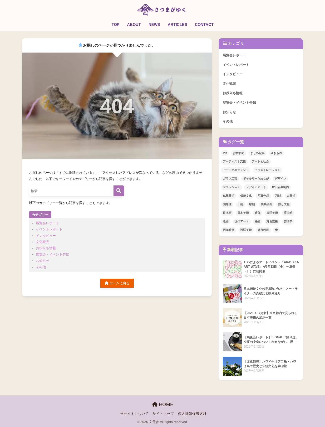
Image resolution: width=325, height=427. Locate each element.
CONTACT (204, 25)
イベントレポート (49, 229)
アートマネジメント (236, 170)
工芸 (240, 204)
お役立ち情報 (46, 248)
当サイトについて (134, 414)
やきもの (276, 153)
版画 (226, 221)
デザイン (280, 178)
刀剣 (278, 195)
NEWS (154, 25)
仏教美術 (228, 195)
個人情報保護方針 (192, 414)
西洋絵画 (228, 230)
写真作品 (263, 195)
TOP (115, 25)
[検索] (118, 190)
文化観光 (42, 242)
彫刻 (252, 204)
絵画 (258, 221)
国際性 (227, 204)
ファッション (231, 187)
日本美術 (243, 212)
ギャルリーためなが (256, 178)
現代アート (242, 221)
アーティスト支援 (234, 161)
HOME (165, 404)
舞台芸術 (272, 221)
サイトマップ (163, 414)
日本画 (227, 212)
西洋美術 (246, 230)
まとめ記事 (257, 153)
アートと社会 (260, 161)
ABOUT (134, 25)
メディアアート (256, 187)
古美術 (291, 195)
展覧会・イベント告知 (52, 254)
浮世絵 (288, 212)
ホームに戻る (118, 283)
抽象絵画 (266, 204)
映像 (258, 212)
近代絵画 (263, 230)
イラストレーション (267, 170)
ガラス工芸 (230, 178)
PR (225, 153)
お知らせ (42, 260)
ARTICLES (177, 25)
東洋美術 (272, 212)
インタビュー (46, 236)
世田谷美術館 (280, 187)
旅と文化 (284, 204)
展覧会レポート (47, 223)
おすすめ (238, 153)
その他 (41, 267)
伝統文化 (246, 195)
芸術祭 (288, 221)
